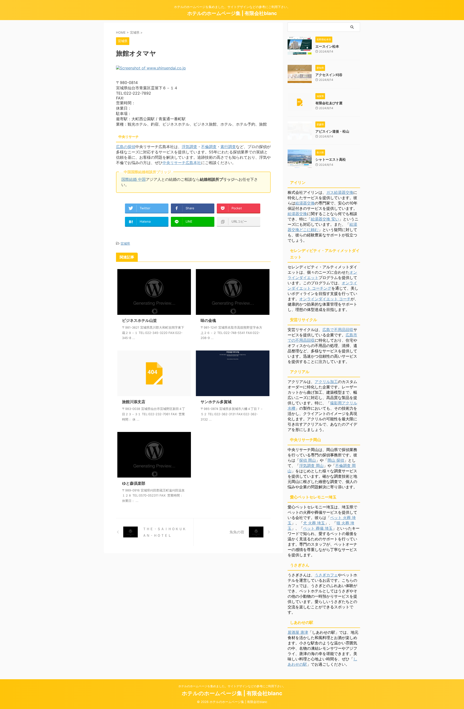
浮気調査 (189, 146)
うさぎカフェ (326, 575)
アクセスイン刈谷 (328, 75)
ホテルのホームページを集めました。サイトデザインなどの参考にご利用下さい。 (232, 686)
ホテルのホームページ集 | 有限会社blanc (232, 13)
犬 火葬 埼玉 (314, 522)
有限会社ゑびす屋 (328, 103)
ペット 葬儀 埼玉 (318, 528)
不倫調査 (209, 146)
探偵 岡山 (307, 460)
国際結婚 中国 (133, 179)
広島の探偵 (125, 146)
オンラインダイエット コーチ (325, 298)
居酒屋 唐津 (298, 632)
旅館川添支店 (133, 401)
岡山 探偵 (335, 460)
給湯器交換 (305, 203)
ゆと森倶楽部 (133, 483)
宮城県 (125, 243)
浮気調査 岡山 (311, 465)
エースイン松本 (327, 46)
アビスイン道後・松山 (332, 131)
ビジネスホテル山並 (139, 320)
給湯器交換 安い (325, 219)
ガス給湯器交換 (339, 192)
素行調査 (228, 146)
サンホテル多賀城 (216, 401)
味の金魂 (208, 320)
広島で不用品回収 (337, 329)
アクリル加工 (326, 381)
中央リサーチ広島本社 (181, 162)
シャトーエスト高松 (330, 159)
